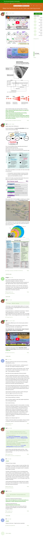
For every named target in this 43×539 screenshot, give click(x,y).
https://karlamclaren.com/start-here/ (13, 504)
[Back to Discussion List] (1, 1)
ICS (8, 431)
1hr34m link (8, 350)
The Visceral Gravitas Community (12, 1)
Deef (8, 461)
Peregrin (9, 303)
